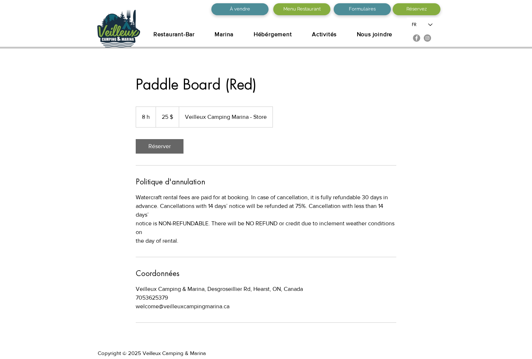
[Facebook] (416, 38)
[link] (159, 146)
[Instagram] (427, 38)
